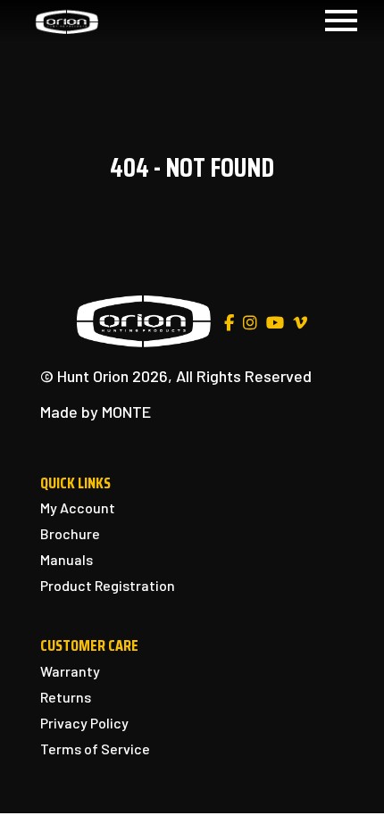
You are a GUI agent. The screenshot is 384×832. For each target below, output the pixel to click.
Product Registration (107, 585)
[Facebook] (229, 323)
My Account (77, 507)
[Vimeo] (300, 323)
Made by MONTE (95, 411)
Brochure (70, 533)
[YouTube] (275, 323)
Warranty (70, 670)
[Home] (67, 20)
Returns (65, 696)
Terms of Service (95, 748)
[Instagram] (250, 323)
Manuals (66, 559)
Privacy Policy (84, 722)
